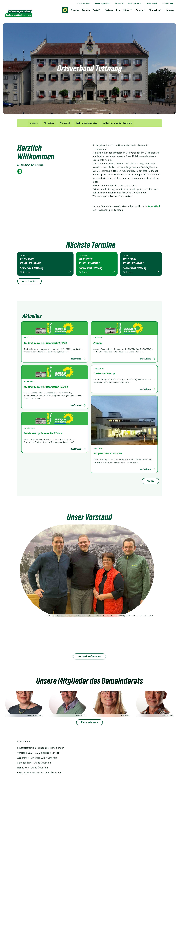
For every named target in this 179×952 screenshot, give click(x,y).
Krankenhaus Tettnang (104, 373)
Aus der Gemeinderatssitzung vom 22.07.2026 (45, 343)
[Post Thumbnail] (54, 328)
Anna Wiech (154, 206)
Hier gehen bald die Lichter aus (107, 453)
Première (97, 343)
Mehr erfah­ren (89, 722)
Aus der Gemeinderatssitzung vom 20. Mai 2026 (46, 386)
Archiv (150, 481)
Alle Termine (29, 281)
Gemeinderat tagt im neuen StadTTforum (43, 433)
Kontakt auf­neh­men (89, 656)
